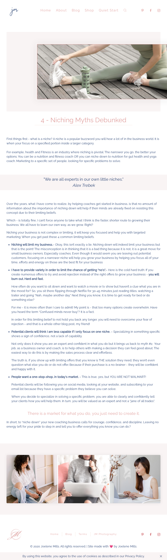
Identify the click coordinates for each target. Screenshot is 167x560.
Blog (76, 10)
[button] (125, 10)
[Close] (161, 556)
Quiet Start (109, 10)
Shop (89, 10)
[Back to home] (15, 10)
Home (45, 10)
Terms (83, 534)
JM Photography (105, 534)
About (61, 10)
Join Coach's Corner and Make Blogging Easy (83, 497)
